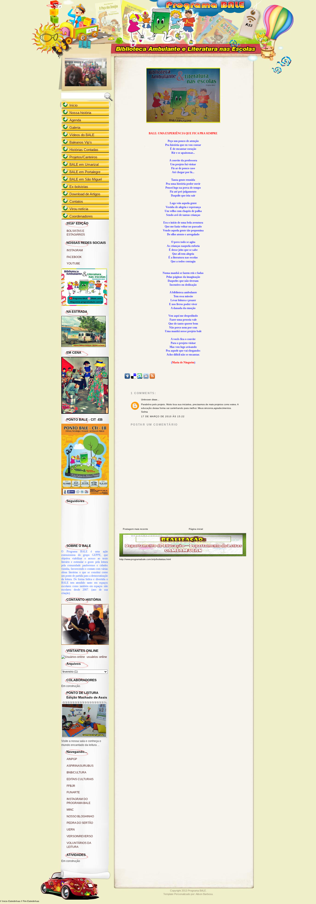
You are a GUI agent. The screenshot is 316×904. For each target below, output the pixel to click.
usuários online (96, 657)
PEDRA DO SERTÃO (80, 822)
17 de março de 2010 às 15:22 (163, 416)
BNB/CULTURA (76, 772)
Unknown (146, 399)
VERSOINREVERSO (80, 836)
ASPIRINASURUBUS (80, 765)
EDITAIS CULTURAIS (80, 779)
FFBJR (71, 786)
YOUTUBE (73, 263)
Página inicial (196, 529)
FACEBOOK (74, 257)
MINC (70, 809)
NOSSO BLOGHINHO (80, 816)
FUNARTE (73, 792)
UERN (71, 829)
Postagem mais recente (135, 529)
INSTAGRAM (75, 250)
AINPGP (72, 759)
